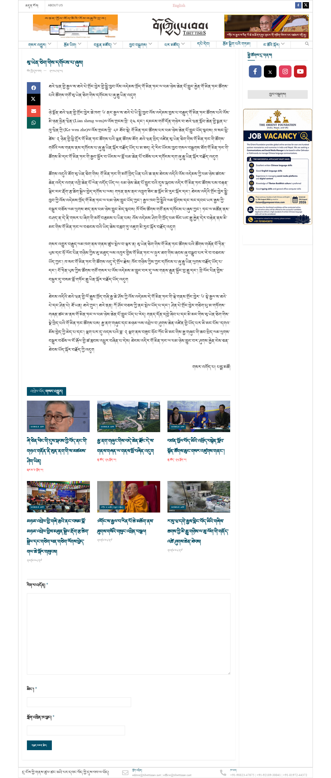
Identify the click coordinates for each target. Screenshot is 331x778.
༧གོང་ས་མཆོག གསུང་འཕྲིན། (112, 507)
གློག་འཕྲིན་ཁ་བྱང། (41, 717)
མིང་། (32, 689)
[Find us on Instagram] (285, 71)
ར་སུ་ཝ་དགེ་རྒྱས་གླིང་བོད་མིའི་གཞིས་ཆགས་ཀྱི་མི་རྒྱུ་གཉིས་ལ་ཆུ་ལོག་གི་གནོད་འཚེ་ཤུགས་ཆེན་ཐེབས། (198, 531)
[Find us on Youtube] (300, 71)
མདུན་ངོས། (32, 5)
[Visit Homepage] (180, 27)
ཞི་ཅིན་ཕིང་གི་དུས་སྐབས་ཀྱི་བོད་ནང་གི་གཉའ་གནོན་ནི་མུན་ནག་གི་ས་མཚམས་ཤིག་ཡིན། (57, 451)
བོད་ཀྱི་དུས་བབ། (34, 71)
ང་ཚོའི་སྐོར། (271, 45)
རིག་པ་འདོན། (37, 585)
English (179, 6)
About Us (55, 5)
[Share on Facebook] (33, 88)
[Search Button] (307, 44)
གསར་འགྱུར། (37, 45)
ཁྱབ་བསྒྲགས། (138, 45)
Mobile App (37, 427)
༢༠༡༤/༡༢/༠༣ (56, 71)
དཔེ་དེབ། (203, 44)
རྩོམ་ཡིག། (70, 45)
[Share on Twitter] (33, 99)
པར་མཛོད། (172, 45)
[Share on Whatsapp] (33, 123)
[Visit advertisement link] (75, 27)
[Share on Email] (33, 111)
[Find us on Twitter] (306, 6)
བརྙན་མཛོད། (103, 45)
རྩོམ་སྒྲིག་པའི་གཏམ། (237, 44)
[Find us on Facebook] (298, 6)
